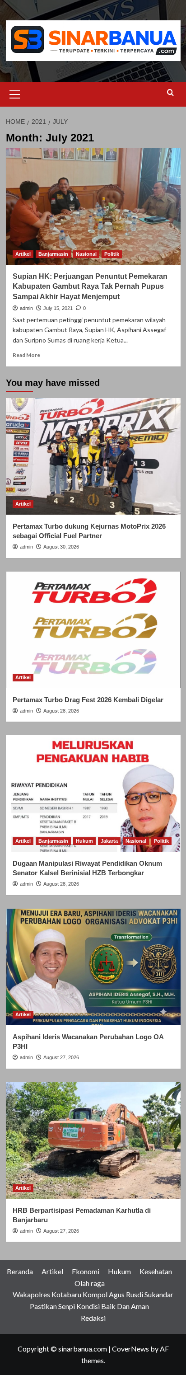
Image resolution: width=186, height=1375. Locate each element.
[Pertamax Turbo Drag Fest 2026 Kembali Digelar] (93, 630)
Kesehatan (156, 1271)
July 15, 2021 (58, 308)
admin (26, 308)
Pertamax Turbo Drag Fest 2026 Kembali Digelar (88, 700)
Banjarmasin (53, 254)
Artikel (23, 254)
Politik (111, 254)
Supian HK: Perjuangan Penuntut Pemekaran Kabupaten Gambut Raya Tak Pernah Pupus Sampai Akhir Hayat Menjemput (90, 286)
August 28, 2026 (61, 710)
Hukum (84, 841)
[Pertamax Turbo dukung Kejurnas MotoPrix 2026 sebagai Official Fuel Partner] (93, 456)
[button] (15, 93)
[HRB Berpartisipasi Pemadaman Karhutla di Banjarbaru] (93, 1140)
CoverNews (130, 1348)
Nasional (86, 254)
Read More (26, 355)
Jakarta (109, 841)
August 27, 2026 (61, 1057)
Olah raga (89, 1283)
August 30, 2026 (61, 546)
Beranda (20, 1271)
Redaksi (93, 1318)
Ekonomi (85, 1271)
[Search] (170, 93)
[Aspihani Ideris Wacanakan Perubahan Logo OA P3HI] (93, 967)
